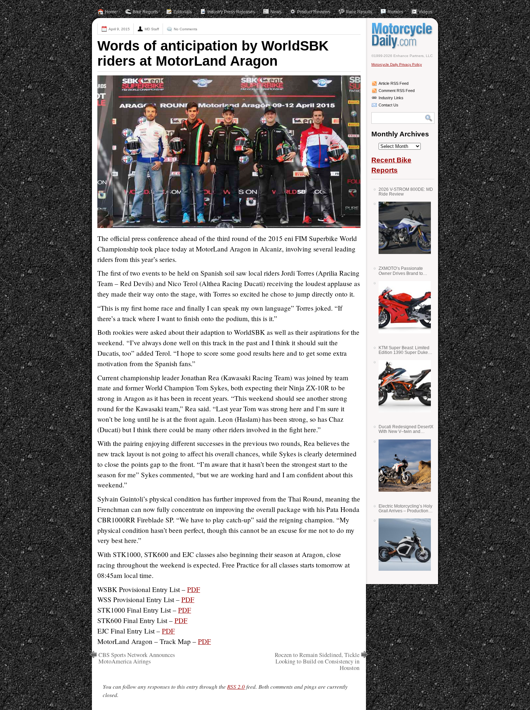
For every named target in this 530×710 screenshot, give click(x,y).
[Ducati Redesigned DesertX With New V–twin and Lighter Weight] (402, 465)
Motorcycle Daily (402, 36)
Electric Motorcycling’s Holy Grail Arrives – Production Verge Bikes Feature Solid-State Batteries (405, 508)
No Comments (185, 29)
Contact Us (388, 105)
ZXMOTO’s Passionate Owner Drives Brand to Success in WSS (401, 271)
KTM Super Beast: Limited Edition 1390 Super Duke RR (404, 350)
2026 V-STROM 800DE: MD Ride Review (406, 192)
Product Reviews (313, 11)
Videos (425, 11)
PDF (193, 589)
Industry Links (391, 98)
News (276, 11)
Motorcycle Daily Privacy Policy (396, 64)
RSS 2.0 (236, 686)
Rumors (395, 11)
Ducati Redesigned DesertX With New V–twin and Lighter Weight (406, 429)
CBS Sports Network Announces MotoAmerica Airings (136, 658)
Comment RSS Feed (397, 90)
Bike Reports (145, 11)
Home (111, 11)
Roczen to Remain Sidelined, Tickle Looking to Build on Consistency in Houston (317, 661)
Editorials (182, 11)
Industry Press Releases (231, 11)
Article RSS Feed (393, 83)
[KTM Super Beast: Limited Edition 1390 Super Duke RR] (402, 386)
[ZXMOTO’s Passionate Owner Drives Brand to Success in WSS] (402, 307)
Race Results (359, 11)
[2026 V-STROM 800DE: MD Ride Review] (402, 227)
